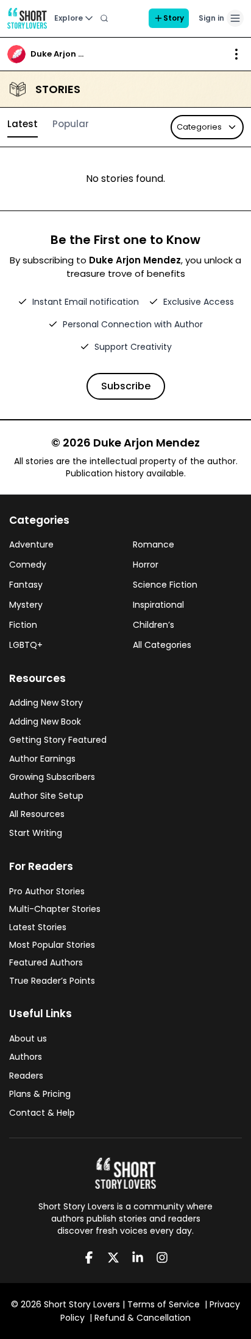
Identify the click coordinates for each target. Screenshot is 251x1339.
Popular (70, 123)
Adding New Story (46, 703)
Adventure (31, 544)
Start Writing (35, 833)
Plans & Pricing (40, 1094)
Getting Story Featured (58, 740)
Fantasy (26, 585)
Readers (26, 1075)
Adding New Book (45, 721)
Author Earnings (42, 759)
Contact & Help (42, 1113)
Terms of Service (163, 1304)
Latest (22, 123)
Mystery (26, 605)
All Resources (37, 814)
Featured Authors (46, 962)
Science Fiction (165, 585)
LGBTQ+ (26, 645)
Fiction (23, 625)
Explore (68, 18)
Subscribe (125, 386)
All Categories (162, 645)
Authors (25, 1057)
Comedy (27, 564)
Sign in (211, 18)
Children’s (153, 625)
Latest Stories (37, 927)
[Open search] (104, 18)
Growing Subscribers (52, 777)
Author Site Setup (46, 796)
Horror (145, 564)
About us (28, 1038)
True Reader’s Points (52, 981)
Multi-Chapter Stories (55, 909)
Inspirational (158, 605)
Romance (153, 544)
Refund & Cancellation (142, 1318)
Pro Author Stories (47, 891)
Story (173, 18)
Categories (199, 127)
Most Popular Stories (52, 945)
